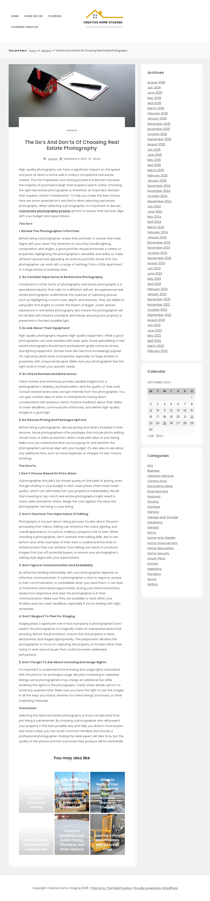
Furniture (153, 507)
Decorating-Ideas (160, 486)
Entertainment (157, 491)
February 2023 (157, 289)
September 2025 (159, 139)
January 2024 (157, 237)
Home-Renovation (160, 548)
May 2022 (154, 336)
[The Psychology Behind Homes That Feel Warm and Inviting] (36, 792)
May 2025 (154, 160)
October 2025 (157, 134)
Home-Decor (33, 16)
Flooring (55, 16)
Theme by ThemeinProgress (111, 888)
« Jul (150, 435)
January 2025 (157, 181)
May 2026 (154, 98)
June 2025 (154, 155)
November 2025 (158, 129)
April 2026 (154, 103)
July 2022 (154, 325)
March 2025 (155, 170)
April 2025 (154, 165)
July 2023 (154, 268)
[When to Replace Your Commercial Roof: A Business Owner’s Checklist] (107, 792)
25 (164, 423)
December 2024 (159, 186)
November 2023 (158, 248)
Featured (153, 496)
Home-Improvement (162, 543)
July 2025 (154, 150)
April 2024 (154, 222)
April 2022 (154, 341)
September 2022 (159, 315)
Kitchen (152, 564)
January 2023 (157, 294)
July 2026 (154, 87)
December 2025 (158, 124)
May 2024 (154, 217)
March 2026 (155, 108)
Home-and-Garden (161, 538)
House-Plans (156, 558)
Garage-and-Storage (162, 517)
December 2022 (158, 299)
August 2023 (156, 263)
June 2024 (154, 212)
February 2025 (157, 175)
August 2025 (156, 144)
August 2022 (156, 320)
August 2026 (156, 82)
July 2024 (154, 206)
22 (191, 417)
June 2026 (154, 93)
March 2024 (155, 227)
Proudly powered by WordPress (156, 888)
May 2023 (154, 279)
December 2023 (158, 242)
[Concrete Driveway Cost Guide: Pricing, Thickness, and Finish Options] (72, 834)
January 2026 (157, 118)
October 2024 (157, 196)
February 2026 (157, 113)
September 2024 (159, 201)
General (46, 50)
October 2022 (157, 310)
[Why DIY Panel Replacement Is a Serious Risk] (36, 834)
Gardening (154, 522)
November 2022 (158, 305)
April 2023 (154, 284)
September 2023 (159, 258)
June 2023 (154, 273)
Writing (152, 584)
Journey (53, 159)
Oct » (159, 435)
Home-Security (158, 553)
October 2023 (157, 253)
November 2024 (158, 191)
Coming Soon (157, 481)
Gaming (153, 512)
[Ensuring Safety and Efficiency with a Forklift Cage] (107, 834)
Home (15, 16)
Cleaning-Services (24, 27)
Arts (150, 466)
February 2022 (157, 351)
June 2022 (154, 330)
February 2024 (157, 232)
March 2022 (155, 346)
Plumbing (154, 574)
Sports (151, 579)
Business (153, 471)
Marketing (154, 569)
